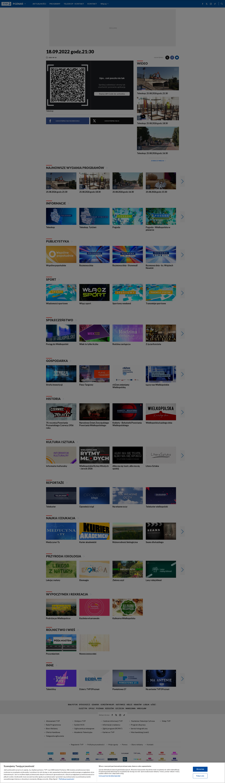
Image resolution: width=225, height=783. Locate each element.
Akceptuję (200, 769)
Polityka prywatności (66, 779)
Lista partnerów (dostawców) (109, 776)
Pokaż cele (200, 776)
